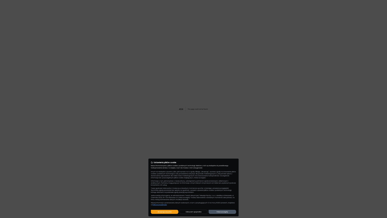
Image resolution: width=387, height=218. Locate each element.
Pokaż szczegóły (222, 212)
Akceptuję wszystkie (165, 212)
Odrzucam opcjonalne (193, 212)
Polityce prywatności (159, 205)
